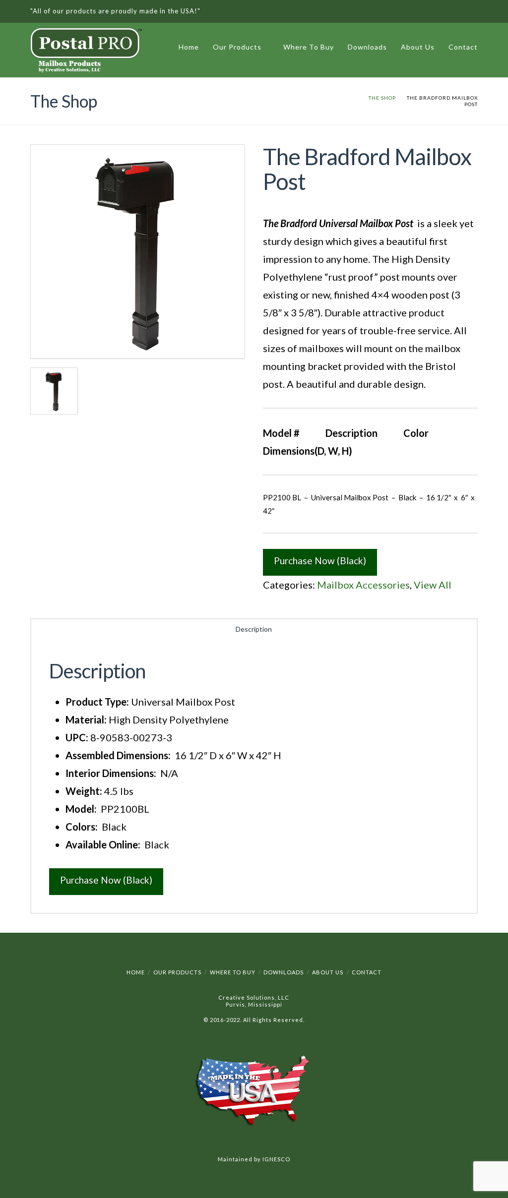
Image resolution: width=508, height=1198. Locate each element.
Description (254, 629)
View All (432, 585)
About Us (418, 47)
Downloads (367, 47)
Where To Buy (308, 47)
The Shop (382, 98)
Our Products (239, 45)
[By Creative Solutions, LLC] (86, 53)
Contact (463, 47)
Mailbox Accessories (363, 585)
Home (189, 47)
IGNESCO (276, 1159)
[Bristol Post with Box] (137, 251)
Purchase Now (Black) (320, 560)
